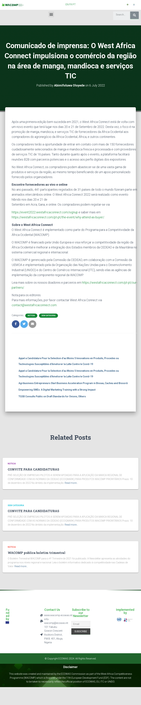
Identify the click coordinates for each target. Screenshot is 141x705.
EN (67, 4)
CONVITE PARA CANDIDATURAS (33, 469)
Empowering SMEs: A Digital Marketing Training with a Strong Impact (57, 389)
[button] (51, 14)
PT (74, 4)
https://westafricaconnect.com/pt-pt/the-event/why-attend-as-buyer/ (58, 217)
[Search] (134, 15)
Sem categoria (48, 315)
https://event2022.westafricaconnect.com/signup (45, 212)
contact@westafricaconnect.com (34, 305)
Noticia (31, 315)
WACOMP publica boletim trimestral (36, 553)
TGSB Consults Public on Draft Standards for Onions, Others (52, 396)
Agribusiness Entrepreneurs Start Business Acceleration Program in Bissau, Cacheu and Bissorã (73, 383)
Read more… (71, 483)
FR (70, 4)
